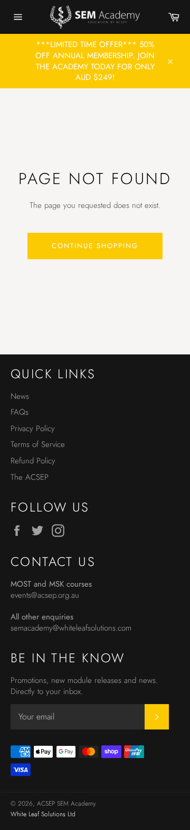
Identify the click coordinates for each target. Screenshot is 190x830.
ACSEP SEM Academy (66, 803)
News (20, 396)
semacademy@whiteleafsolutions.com (71, 628)
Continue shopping (95, 246)
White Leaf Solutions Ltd (43, 814)
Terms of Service (38, 444)
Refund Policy (33, 461)
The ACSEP (30, 477)
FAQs (19, 412)
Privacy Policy (33, 428)
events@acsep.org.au (45, 595)
